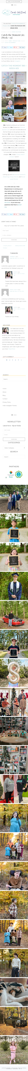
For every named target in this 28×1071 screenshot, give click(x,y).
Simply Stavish (14, 177)
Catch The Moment (10, 42)
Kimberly (12, 256)
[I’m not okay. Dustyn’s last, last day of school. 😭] (14, 644)
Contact (5, 398)
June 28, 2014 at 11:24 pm (17, 258)
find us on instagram (14, 1)
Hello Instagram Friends (10, 405)
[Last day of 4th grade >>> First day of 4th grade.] (14, 528)
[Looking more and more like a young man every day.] (14, 876)
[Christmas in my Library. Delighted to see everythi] (14, 760)
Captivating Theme (16, 1068)
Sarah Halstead (14, 12)
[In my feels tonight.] (14, 586)
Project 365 (6, 25)
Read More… (12, 349)
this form (7, 202)
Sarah (15, 272)
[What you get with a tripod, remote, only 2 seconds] (14, 847)
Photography (20, 23)
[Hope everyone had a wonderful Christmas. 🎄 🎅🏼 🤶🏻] (14, 702)
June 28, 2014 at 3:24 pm (17, 291)
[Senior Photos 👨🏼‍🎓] (14, 615)
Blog (4, 395)
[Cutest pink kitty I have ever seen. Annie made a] (14, 1050)
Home (13, 23)
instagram (17, 61)
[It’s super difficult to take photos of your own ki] (14, 934)
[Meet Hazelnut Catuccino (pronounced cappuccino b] (14, 992)
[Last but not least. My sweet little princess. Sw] (14, 818)
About (4, 392)
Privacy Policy (7, 402)
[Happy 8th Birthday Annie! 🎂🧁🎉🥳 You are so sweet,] (14, 673)
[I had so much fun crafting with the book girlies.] (14, 731)
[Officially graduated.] (14, 499)
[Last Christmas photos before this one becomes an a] (14, 963)
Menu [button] (15, 5)
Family (10, 41)
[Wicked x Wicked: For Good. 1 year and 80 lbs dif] (14, 789)
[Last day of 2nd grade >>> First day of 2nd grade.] (14, 557)
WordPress (15, 1068)
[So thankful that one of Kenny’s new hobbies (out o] (14, 1021)
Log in (20, 1068)
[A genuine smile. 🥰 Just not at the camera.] (14, 905)
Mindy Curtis (14, 289)
